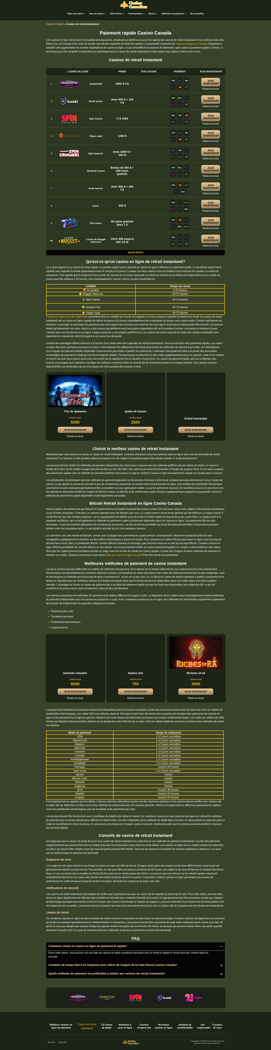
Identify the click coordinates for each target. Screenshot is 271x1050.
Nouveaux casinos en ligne (163, 1026)
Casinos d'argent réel (144, 1026)
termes (51, 1042)
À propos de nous (217, 1026)
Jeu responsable (202, 1026)
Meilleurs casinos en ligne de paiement (61, 1026)
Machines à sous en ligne (125, 1026)
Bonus (152, 13)
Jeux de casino (96, 13)
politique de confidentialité (185, 1026)
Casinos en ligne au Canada (191, 43)
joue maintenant (211, 82)
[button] (78, 998)
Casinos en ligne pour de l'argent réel (67, 316)
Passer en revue (210, 88)
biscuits (62, 1042)
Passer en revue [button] (75, 436)
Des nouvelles (197, 13)
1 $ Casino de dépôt (106, 1026)
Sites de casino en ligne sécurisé (124, 555)
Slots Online (116, 13)
